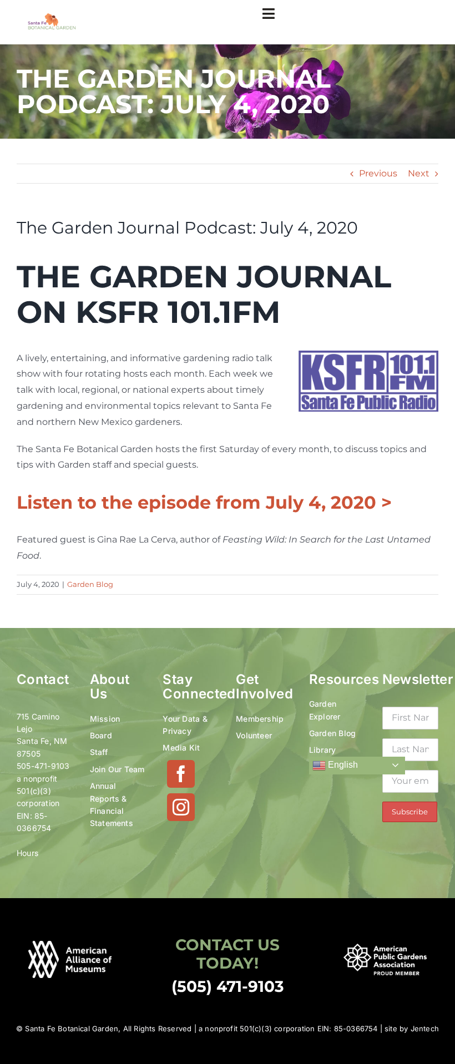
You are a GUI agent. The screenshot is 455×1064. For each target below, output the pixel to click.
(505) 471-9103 (227, 986)
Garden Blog (90, 584)
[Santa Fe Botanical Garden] (52, 17)
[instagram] (181, 807)
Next (418, 173)
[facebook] (181, 774)
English (342, 764)
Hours (27, 853)
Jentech (425, 1028)
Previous (378, 173)
